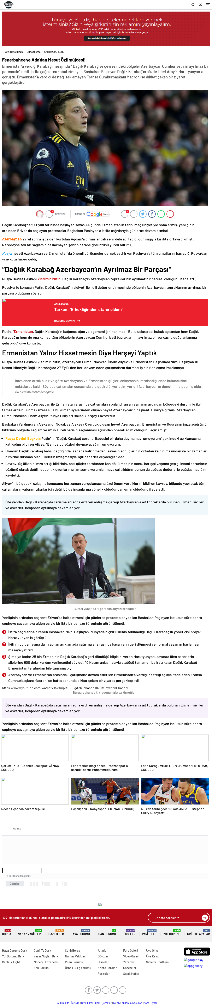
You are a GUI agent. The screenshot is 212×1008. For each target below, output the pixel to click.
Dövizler (103, 956)
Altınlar (103, 950)
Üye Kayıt (152, 956)
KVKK (116, 1002)
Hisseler (129, 932)
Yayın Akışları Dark (46, 956)
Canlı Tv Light (11, 962)
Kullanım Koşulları (132, 1002)
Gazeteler (56, 932)
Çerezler (107, 1002)
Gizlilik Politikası (90, 1002)
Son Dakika (41, 968)
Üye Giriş (152, 950)
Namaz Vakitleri (30, 932)
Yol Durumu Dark (13, 956)
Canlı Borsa (72, 950)
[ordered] (45, 884)
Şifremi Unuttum (157, 962)
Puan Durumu (106, 932)
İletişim (75, 1002)
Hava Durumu (80, 932)
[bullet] (48, 884)
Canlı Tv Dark (42, 950)
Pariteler (149, 932)
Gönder (14, 883)
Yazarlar (129, 962)
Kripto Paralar (198, 932)
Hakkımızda (62, 1002)
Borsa (6, 932)
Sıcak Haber (131, 973)
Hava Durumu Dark (14, 950)
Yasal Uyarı (150, 1002)
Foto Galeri (130, 950)
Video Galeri (131, 956)
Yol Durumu (172, 932)
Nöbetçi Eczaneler (46, 962)
